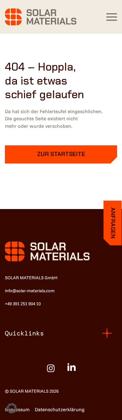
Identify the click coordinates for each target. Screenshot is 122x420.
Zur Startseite (61, 154)
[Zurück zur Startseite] (40, 17)
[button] (111, 17)
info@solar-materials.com (30, 290)
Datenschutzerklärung (60, 409)
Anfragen (113, 223)
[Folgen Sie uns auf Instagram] (50, 368)
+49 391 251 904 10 (23, 303)
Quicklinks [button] (24, 333)
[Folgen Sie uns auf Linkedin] (71, 369)
